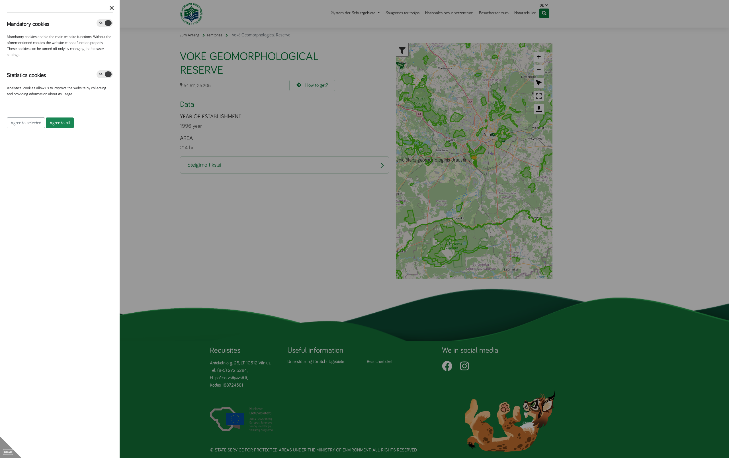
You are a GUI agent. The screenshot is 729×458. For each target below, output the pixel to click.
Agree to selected (26, 123)
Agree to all (60, 123)
